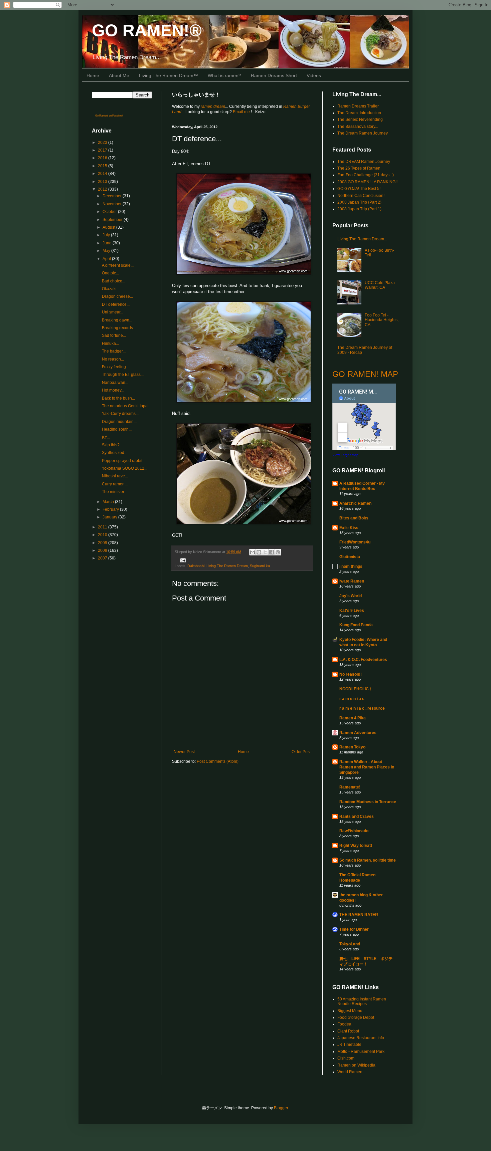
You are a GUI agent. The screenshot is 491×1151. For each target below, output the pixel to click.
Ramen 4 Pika (352, 718)
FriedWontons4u (354, 542)
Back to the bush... (118, 398)
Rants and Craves (356, 816)
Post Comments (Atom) (217, 761)
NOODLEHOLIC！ (356, 689)
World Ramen (349, 1072)
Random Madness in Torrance (367, 801)
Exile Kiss (348, 527)
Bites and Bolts (353, 518)
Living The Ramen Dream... (362, 239)
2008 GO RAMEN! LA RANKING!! (367, 182)
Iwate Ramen (351, 581)
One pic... (110, 273)
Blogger (281, 1108)
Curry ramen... (115, 484)
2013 (103, 181)
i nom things (350, 566)
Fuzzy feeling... (115, 367)
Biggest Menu (349, 1010)
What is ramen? (224, 75)
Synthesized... (114, 452)
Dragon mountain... (119, 421)
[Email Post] (182, 560)
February (111, 509)
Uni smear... (112, 312)
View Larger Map (345, 455)
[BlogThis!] (259, 552)
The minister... (114, 491)
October (110, 211)
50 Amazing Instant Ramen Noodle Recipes (361, 1001)
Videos (314, 75)
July (107, 235)
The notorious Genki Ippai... (127, 406)
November (113, 204)
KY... (106, 437)
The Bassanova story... (357, 126)
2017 (103, 150)
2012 (103, 189)
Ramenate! (349, 787)
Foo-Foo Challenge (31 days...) (365, 175)
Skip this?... (112, 445)
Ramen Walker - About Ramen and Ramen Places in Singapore (366, 767)
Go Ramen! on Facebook (109, 115)
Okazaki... (111, 288)
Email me (242, 111)
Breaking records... (119, 327)
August (109, 227)
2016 (103, 158)
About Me (119, 75)
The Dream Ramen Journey (362, 133)
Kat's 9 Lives (351, 610)
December (113, 196)
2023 (103, 142)
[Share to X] (265, 552)
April (107, 258)
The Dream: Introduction (359, 112)
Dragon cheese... (117, 296)
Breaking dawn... (117, 320)
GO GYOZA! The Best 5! (358, 188)
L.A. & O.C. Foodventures (363, 659)
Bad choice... (113, 281)
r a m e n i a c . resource (362, 708)
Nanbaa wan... (115, 382)
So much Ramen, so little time (367, 860)
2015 (103, 166)
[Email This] (252, 552)
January (110, 517)
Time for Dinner (354, 929)
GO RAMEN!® (147, 30)
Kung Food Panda (356, 625)
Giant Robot (348, 1031)
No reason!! (350, 674)
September (113, 219)
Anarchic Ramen (355, 503)
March (109, 501)
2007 (103, 558)
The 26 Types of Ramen (358, 168)
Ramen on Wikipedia (356, 1065)
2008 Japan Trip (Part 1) (359, 209)
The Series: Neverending (360, 119)
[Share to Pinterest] (278, 552)
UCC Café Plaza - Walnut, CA (381, 285)
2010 (103, 534)
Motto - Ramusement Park (360, 1051)
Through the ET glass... (123, 374)
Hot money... (113, 390)
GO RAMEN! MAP (365, 374)
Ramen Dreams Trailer (358, 106)
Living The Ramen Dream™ (168, 75)
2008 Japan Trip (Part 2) (359, 202)
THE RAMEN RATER (358, 914)
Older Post (301, 751)
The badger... (114, 351)
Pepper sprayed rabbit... (123, 460)
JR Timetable (349, 1044)
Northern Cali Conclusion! (360, 195)
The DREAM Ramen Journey (363, 161)
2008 (103, 550)
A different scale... (118, 265)
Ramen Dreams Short (274, 75)
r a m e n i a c (351, 698)
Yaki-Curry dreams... (120, 413)
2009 (103, 542)
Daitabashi (195, 566)
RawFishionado (353, 831)
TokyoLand (349, 944)
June (108, 243)
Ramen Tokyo (352, 747)
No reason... (113, 359)
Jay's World (350, 596)
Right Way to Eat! (355, 845)
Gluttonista (349, 556)
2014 (103, 173)
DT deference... (116, 304)
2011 (103, 527)
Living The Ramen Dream (227, 566)
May (107, 250)
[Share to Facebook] (271, 552)
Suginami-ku (260, 566)
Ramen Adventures (357, 732)
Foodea (344, 1024)
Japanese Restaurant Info (360, 1037)
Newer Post (184, 751)
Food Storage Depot (355, 1017)
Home (93, 75)
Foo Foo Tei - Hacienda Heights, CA (381, 320)
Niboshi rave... (115, 476)
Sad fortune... (114, 335)
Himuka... (110, 343)
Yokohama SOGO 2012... (124, 468)
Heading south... (117, 429)
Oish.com (345, 1058)
